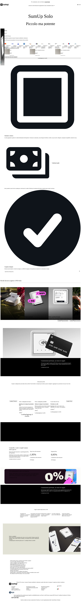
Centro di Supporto (15, 588)
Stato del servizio (21, 596)
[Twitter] (13, 598)
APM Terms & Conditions (57, 595)
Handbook (43, 588)
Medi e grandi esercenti (15, 589)
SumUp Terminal (21, 538)
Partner (27, 588)
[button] (65, 586)
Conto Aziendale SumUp (47, 431)
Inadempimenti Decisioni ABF (32, 587)
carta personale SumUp (15, 456)
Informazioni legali (27, 595)
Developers (28, 589)
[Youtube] (16, 598)
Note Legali (16, 595)
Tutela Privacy (21, 595)
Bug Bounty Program (45, 586)
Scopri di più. (47, 1)
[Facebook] (12, 598)
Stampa (42, 589)
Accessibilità (33, 595)
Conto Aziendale (47, 5)
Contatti (12, 587)
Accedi (79, 4)
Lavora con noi (44, 587)
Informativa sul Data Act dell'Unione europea (43, 595)
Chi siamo (13, 586)
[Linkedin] (18, 598)
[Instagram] (15, 598)
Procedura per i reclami (30, 586)
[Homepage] (13, 584)
